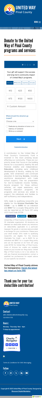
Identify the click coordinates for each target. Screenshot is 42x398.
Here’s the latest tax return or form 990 (20, 269)
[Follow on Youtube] (26, 373)
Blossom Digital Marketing (21, 391)
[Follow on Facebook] (5, 373)
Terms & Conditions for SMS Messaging (17, 363)
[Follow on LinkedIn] (21, 373)
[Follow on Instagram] (11, 373)
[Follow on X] (16, 373)
